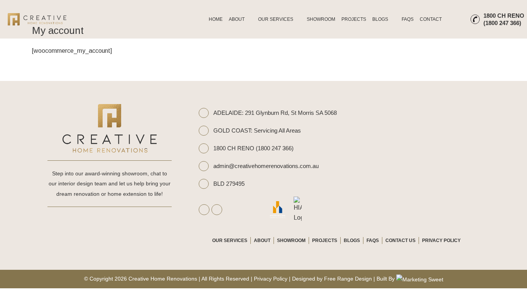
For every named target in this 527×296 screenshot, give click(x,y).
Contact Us (400, 240)
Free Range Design (348, 279)
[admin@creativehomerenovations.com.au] (204, 166)
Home (216, 19)
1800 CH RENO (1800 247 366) (253, 148)
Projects (353, 19)
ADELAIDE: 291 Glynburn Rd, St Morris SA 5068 (275, 112)
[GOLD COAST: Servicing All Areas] (204, 131)
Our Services (275, 19)
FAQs (408, 19)
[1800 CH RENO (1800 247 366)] (204, 148)
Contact (431, 19)
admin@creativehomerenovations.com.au (266, 166)
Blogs (380, 19)
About (237, 19)
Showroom (321, 19)
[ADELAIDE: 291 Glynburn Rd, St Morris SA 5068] (204, 113)
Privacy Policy (441, 240)
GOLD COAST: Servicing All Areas (257, 130)
